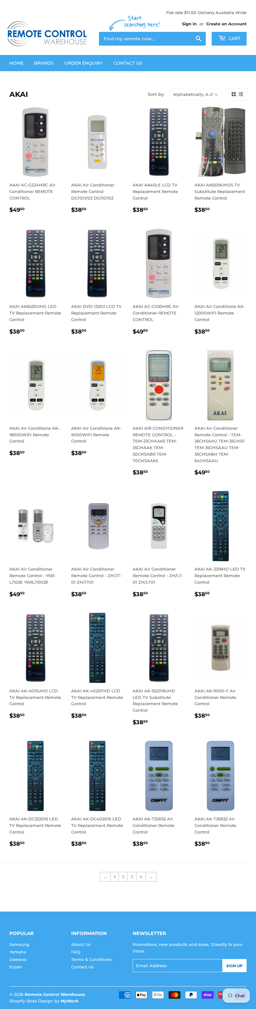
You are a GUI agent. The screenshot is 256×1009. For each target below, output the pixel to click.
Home (16, 63)
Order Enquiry (83, 63)
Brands (44, 63)
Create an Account (226, 23)
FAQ (75, 951)
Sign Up (234, 965)
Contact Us (127, 63)
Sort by (156, 94)
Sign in (189, 23)
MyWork (70, 1000)
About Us (81, 944)
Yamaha (17, 951)
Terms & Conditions (91, 959)
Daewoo (18, 959)
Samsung (19, 944)
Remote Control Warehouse (55, 994)
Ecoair (15, 966)
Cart (233, 38)
